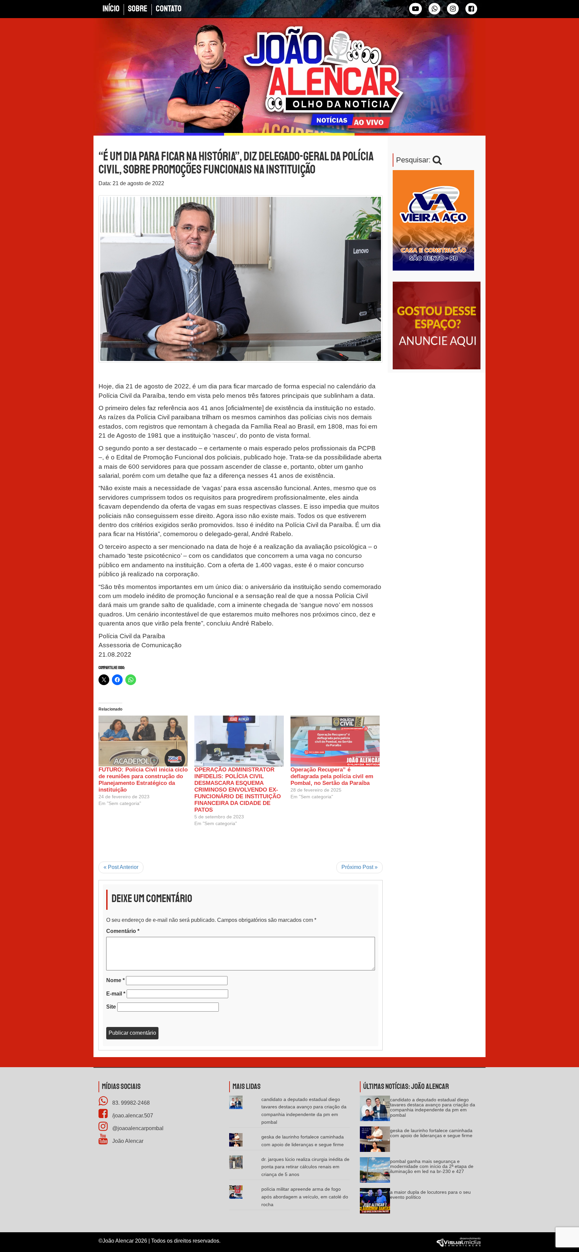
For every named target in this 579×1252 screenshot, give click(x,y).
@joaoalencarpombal (137, 1128)
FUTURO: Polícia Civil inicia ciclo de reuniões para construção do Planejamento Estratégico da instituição (143, 779)
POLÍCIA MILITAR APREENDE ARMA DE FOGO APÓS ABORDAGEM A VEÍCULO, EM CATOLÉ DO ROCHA (304, 1196)
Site (111, 1007)
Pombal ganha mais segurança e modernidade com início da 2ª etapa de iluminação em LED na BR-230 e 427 (431, 1166)
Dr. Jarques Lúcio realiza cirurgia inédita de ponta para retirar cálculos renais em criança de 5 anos (305, 1167)
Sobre (137, 8)
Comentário (122, 931)
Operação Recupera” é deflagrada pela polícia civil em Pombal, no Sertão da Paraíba (332, 776)
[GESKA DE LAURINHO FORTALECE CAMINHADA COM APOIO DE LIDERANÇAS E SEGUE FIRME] (375, 1141)
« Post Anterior (121, 867)
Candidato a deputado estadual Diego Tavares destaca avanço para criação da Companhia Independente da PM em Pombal (432, 1107)
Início (111, 8)
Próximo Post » (359, 867)
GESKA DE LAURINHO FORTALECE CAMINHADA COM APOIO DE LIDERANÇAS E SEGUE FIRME (431, 1133)
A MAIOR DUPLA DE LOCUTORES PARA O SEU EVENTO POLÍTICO (430, 1194)
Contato (169, 8)
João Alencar (127, 1141)
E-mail (115, 994)
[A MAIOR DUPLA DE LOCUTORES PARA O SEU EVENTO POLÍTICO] (375, 1203)
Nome (115, 980)
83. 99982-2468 (130, 1103)
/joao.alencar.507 (132, 1115)
